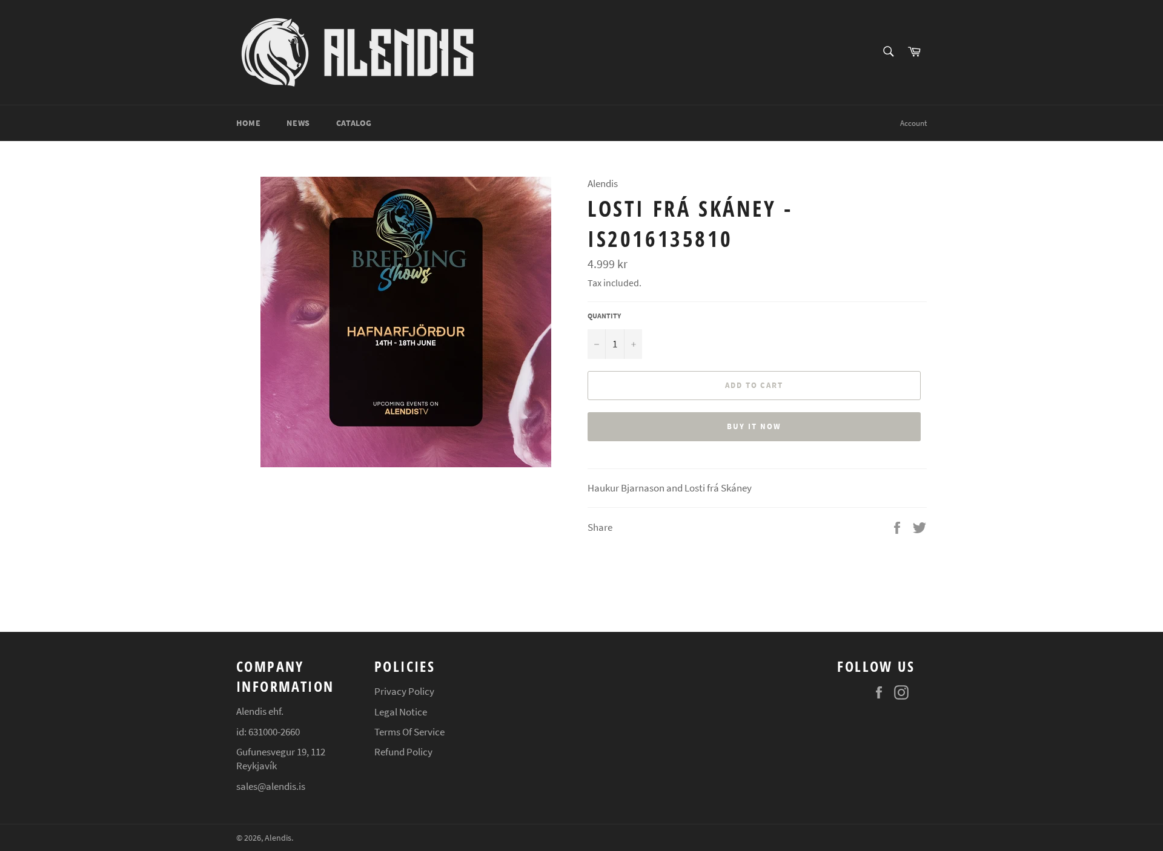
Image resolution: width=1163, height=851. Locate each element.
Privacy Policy (404, 691)
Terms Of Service (409, 731)
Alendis (278, 838)
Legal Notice (400, 711)
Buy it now (754, 426)
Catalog (354, 122)
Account (913, 123)
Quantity (604, 315)
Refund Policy (403, 751)
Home (248, 122)
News (298, 122)
